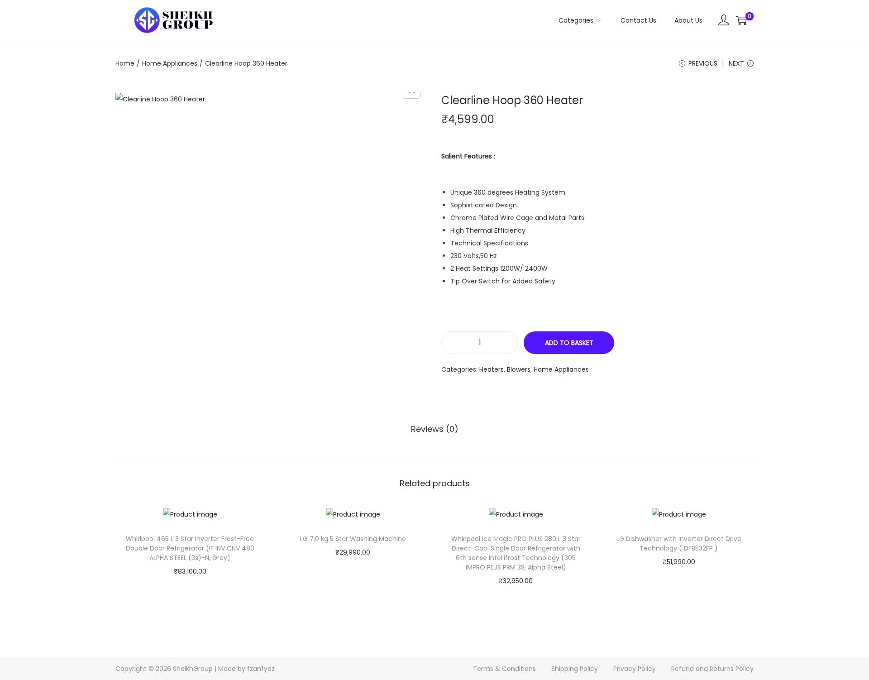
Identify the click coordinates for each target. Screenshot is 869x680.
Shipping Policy (574, 668)
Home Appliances (169, 63)
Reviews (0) (434, 429)
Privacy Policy (634, 668)
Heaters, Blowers (504, 369)
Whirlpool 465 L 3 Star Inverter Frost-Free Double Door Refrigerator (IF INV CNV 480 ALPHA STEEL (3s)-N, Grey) (190, 548)
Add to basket (569, 342)
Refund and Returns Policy (712, 668)
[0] (741, 20)
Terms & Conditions (504, 668)
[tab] (434, 429)
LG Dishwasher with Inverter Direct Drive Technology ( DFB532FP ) (678, 543)
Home (124, 63)
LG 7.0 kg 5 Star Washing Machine (353, 538)
